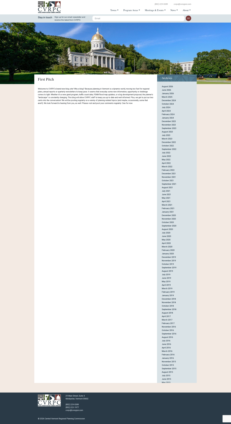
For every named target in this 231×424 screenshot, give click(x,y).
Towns (113, 10)
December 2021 (169, 173)
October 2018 (168, 306)
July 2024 (166, 107)
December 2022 (169, 142)
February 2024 (168, 114)
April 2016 (166, 348)
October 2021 (168, 180)
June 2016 (166, 344)
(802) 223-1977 (72, 407)
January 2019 (168, 295)
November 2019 (169, 260)
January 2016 (168, 358)
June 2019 (166, 278)
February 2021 (168, 208)
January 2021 (168, 212)
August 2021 (167, 187)
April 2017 (166, 316)
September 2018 (169, 309)
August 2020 (167, 229)
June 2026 (166, 90)
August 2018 (167, 313)
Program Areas (130, 10)
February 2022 (168, 170)
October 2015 (168, 365)
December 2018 (169, 299)
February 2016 (168, 355)
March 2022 (167, 166)
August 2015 (167, 372)
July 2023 (166, 135)
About (186, 10)
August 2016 (167, 337)
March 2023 (167, 139)
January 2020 (168, 254)
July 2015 (166, 375)
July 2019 (166, 274)
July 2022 (166, 153)
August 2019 (167, 271)
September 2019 (169, 267)
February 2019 (168, 292)
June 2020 (166, 236)
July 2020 (166, 233)
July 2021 (166, 191)
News (173, 10)
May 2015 (166, 382)
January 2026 (168, 93)
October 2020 (168, 222)
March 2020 (167, 247)
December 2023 (169, 121)
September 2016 (169, 334)
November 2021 (169, 177)
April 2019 (166, 285)
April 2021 (166, 201)
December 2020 (169, 215)
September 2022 (169, 149)
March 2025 (167, 97)
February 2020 (168, 250)
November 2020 (169, 219)
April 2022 (166, 163)
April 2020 (166, 243)
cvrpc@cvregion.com (182, 4)
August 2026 (167, 86)
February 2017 (168, 323)
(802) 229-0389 (161, 4)
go (188, 18)
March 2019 (167, 288)
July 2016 (166, 341)
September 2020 (169, 226)
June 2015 (166, 379)
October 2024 (168, 104)
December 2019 (169, 257)
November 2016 (169, 327)
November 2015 (169, 361)
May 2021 (166, 198)
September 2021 (169, 184)
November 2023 (169, 125)
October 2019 (168, 264)
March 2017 (167, 320)
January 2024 (168, 118)
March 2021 (167, 205)
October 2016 (168, 330)
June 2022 (166, 156)
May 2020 (166, 240)
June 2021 (166, 194)
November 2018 (169, 302)
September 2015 (169, 368)
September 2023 (169, 128)
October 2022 (168, 146)
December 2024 (169, 100)
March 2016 (167, 351)
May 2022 (166, 160)
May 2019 (166, 281)
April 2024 (166, 111)
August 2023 (167, 132)
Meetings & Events (154, 10)
